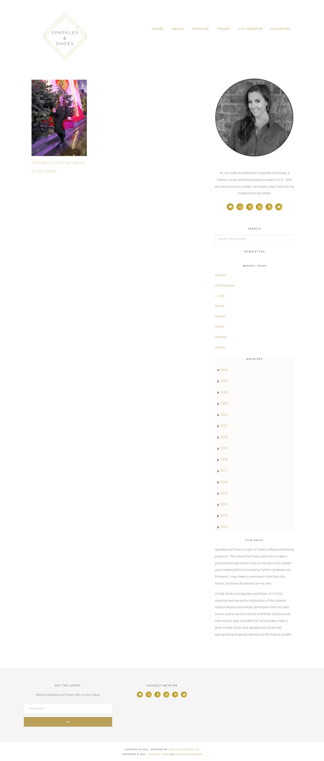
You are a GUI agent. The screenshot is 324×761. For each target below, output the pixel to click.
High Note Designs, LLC (184, 749)
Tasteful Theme (159, 754)
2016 (223, 482)
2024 (223, 392)
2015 (223, 493)
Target (219, 326)
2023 (223, 403)
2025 (223, 381)
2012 (223, 527)
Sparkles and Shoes (65, 36)
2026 (223, 370)
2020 (223, 437)
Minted (220, 306)
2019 (223, 448)
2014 (223, 504)
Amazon (220, 275)
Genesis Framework (188, 754)
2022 (223, 415)
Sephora (220, 316)
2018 (223, 459)
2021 (223, 426)
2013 (223, 516)
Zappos (220, 347)
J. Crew (220, 296)
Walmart (221, 337)
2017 (223, 471)
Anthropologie (224, 285)
